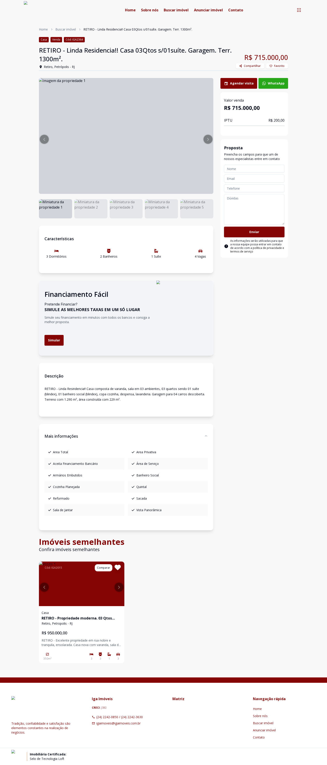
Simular (54, 340)
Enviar (254, 232)
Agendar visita (242, 83)
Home (130, 10)
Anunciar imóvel (208, 10)
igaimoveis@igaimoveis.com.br (118, 723)
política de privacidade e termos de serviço (257, 249)
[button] (44, 139)
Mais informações (61, 436)
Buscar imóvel (176, 10)
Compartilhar (252, 66)
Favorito (279, 66)
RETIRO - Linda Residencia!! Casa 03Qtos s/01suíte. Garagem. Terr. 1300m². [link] (137, 29)
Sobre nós (149, 10)
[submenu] (299, 10)
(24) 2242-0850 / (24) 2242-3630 (119, 717)
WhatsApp (276, 83)
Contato (235, 10)
